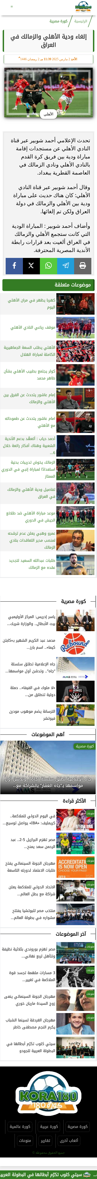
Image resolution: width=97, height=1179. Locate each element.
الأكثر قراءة (74, 800)
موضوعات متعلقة (73, 284)
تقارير (45, 1140)
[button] (4, 786)
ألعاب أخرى (69, 1140)
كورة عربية (49, 1126)
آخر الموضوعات (71, 934)
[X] (31, 266)
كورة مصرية (58, 21)
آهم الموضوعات (48, 734)
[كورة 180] (83, 7)
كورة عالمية (20, 1126)
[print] (82, 266)
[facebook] (14, 266)
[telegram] (65, 266)
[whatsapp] (48, 266)
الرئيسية (80, 21)
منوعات (25, 1140)
